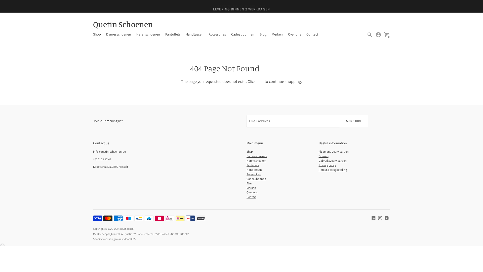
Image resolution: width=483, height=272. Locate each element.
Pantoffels (172, 34)
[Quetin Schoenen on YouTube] (387, 217)
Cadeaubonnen (242, 34)
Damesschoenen (118, 34)
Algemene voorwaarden (334, 151)
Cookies (324, 156)
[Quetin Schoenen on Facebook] (374, 217)
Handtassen (195, 34)
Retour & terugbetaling (333, 170)
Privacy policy (327, 165)
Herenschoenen (148, 34)
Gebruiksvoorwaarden (333, 160)
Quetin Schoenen (124, 228)
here (260, 81)
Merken (277, 34)
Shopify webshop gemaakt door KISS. (114, 239)
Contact (312, 34)
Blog (263, 34)
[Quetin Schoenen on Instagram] (380, 217)
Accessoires (217, 34)
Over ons (294, 34)
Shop (97, 34)
